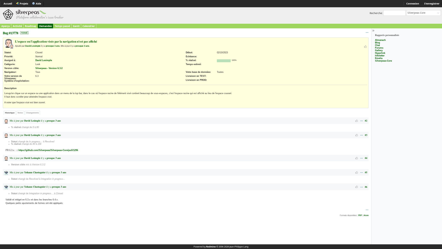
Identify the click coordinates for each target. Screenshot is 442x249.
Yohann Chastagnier (35, 172)
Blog (377, 42)
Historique (10, 113)
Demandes (45, 26)
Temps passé (62, 26)
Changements (32, 113)
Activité (17, 26)
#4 (366, 158)
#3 (366, 135)
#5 (366, 172)
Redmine (211, 246)
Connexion (412, 3)
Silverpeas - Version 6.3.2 (49, 68)
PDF (360, 215)
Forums (379, 48)
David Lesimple (32, 46)
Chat (377, 45)
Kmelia (378, 58)
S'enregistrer (431, 3)
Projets (24, 3)
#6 (366, 187)
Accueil (8, 3)
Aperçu (5, 26)
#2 (366, 120)
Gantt (76, 26)
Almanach (380, 40)
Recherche (376, 13)
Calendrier (89, 26)
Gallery (379, 50)
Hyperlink (380, 53)
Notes (20, 113)
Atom (366, 215)
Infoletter (380, 55)
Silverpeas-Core (383, 60)
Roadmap (30, 26)
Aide (38, 3)
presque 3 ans (53, 46)
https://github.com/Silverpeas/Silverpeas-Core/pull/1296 (48, 150)
